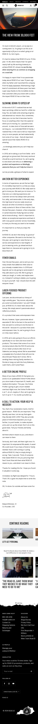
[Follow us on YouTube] (13, 683)
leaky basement (14, 86)
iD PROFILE (25, 1)
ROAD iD (5, 1)
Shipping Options (8, 625)
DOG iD (11, 1)
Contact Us (6, 622)
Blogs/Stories (26, 620)
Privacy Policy (26, 622)
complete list (8, 354)
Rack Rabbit (33, 1)
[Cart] (35, 5)
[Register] (31, 671)
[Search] (7, 5)
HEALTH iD (18, 1)
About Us (24, 617)
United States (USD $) (10, 692)
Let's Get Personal (10, 541)
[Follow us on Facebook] (4, 683)
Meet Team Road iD (28, 638)
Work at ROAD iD (27, 636)
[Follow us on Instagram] (9, 683)
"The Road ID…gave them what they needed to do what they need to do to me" (17, 584)
